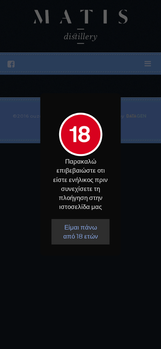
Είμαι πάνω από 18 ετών (80, 232)
